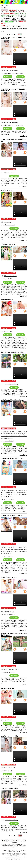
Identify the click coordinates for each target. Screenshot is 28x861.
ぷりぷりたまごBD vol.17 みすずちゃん (12, 400)
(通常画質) (8, 76)
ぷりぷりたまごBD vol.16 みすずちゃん (12, 458)
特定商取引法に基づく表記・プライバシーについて (13, 850)
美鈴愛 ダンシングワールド (9, 577)
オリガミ (7, 20)
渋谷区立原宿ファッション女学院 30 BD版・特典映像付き (13, 37)
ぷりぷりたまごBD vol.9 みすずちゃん (12, 515)
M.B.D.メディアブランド (11, 384)
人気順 (9, 28)
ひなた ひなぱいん (6, 190)
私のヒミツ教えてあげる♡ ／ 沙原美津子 (12, 352)
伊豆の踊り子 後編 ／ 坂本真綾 (10, 788)
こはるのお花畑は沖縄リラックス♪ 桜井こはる (13, 140)
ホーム (3, 5)
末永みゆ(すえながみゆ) (10, 768)
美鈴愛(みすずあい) (9, 611)
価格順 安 (15, 28)
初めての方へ (7, 840)
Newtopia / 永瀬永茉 (7, 300)
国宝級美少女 (9, 16)
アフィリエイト (16, 851)
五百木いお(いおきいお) (10, 276)
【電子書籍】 (13, 20)
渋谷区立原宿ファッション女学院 (14, 73)
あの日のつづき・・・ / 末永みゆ (10, 736)
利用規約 (10, 851)
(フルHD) (21, 76)
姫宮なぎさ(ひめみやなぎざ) (11, 669)
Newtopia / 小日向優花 (7, 688)
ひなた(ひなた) (8, 222)
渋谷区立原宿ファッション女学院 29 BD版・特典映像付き (13, 89)
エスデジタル (15, 18)
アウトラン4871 (18, 16)
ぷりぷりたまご (9, 441)
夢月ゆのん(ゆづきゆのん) (11, 70)
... (16, 34)
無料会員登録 (15, 842)
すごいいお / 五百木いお (8, 244)
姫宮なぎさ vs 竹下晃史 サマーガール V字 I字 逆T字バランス (14, 634)
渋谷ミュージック (10, 172)
